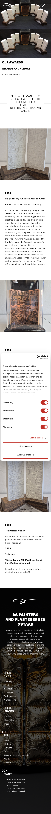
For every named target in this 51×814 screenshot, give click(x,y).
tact (8, 772)
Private (7, 716)
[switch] (44, 411)
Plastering (9, 685)
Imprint (7, 762)
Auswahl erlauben (25, 455)
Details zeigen (36, 438)
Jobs (6, 751)
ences (9, 709)
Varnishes (8, 692)
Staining (8, 689)
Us (7, 733)
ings (7, 674)
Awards (8, 748)
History (7, 744)
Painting (8, 681)
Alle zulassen (25, 446)
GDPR (7, 759)
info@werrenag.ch (17, 791)
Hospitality (9, 720)
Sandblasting (10, 700)
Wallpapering (10, 696)
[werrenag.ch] (10, 5)
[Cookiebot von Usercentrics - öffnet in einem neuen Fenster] (36, 357)
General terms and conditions (17, 755)
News (6, 740)
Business (8, 724)
